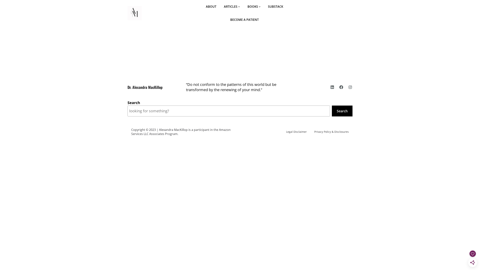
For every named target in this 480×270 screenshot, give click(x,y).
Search (134, 102)
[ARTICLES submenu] (239, 7)
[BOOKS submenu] (260, 7)
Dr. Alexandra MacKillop (145, 87)
